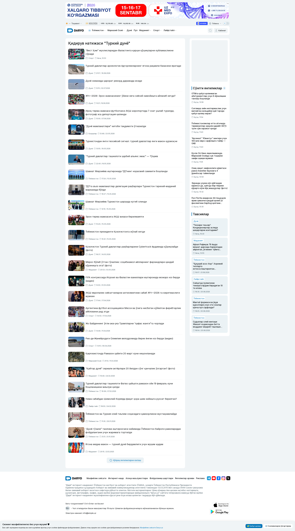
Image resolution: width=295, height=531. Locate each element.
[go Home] (73, 478)
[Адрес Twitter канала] (228, 478)
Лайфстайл (169, 30)
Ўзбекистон (98, 30)
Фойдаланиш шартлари (161, 478)
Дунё (129, 30)
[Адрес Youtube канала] (214, 478)
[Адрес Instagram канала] (223, 478)
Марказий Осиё (115, 30)
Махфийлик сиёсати (96, 478)
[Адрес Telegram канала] (209, 478)
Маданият (144, 30)
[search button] (210, 30)
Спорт (156, 30)
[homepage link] (75, 30)
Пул (135, 30)
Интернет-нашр (116, 478)
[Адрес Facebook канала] (219, 478)
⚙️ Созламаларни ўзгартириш (278, 526)
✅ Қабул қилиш (254, 526)
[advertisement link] (202, 23)
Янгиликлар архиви (184, 478)
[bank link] (91, 23)
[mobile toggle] (89, 30)
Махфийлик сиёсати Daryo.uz (151, 528)
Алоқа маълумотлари (137, 478)
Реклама (200, 478)
